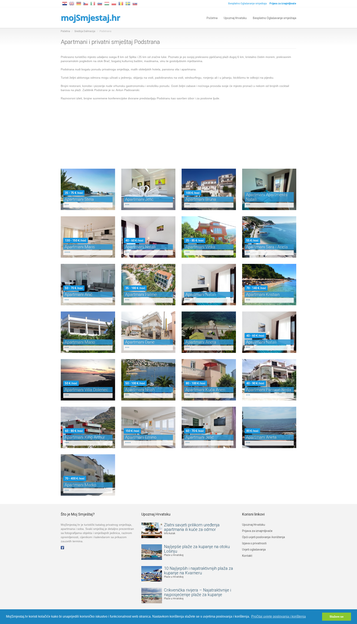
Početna (212, 17)
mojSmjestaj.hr (90, 17)
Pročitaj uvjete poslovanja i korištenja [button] (278, 616)
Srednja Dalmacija (84, 31)
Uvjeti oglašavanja (254, 549)
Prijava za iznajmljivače (257, 531)
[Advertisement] (178, 131)
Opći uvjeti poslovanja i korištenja (263, 537)
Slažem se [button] (337, 616)
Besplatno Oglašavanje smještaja (247, 3)
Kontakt (247, 555)
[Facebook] (62, 547)
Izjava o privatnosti (254, 543)
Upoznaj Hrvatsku (235, 17)
